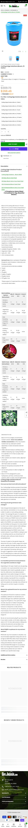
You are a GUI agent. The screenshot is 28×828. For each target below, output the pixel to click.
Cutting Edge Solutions (10, 64)
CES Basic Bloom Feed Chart (9, 178)
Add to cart (12, 144)
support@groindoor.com (8, 1)
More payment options (14, 152)
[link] (14, 709)
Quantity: (3, 128)
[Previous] (22, 51)
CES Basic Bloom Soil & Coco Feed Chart (12, 181)
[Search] (5, 6)
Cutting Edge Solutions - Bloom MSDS (12, 174)
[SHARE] (26, 144)
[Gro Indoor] (14, 5)
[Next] (25, 51)
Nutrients (7, 10)
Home (2, 10)
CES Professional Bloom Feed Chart (11, 184)
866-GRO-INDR (23, 1)
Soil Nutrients (14, 10)
